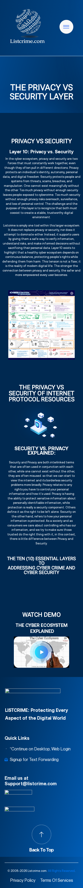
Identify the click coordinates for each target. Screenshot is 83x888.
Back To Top (41, 849)
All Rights (54, 871)
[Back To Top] (41, 834)
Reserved (68, 871)
